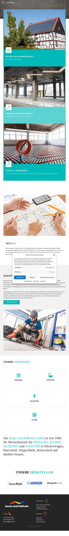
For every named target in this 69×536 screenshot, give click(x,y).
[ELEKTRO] (34, 396)
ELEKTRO (34, 401)
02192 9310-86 (10, 517)
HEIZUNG (18, 380)
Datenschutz (36, 281)
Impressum (43, 281)
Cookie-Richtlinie (28, 281)
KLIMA (34, 420)
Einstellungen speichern (47, 277)
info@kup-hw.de (10, 521)
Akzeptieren (19, 277)
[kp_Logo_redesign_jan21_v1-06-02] (16, 505)
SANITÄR (50, 380)
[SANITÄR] (50, 375)
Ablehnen (32, 277)
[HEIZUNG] (18, 375)
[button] (54, 255)
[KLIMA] (34, 415)
